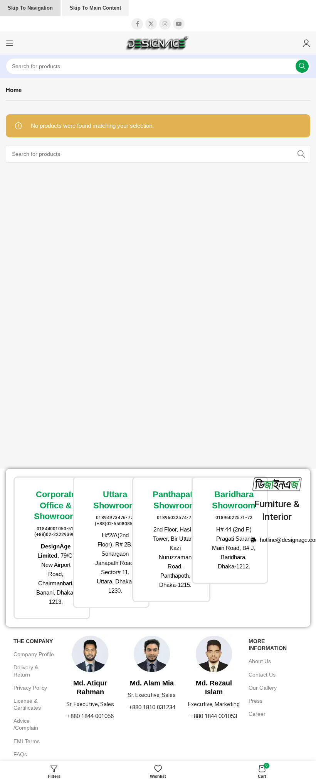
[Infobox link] (39, 547)
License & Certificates (27, 704)
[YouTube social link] (179, 24)
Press (255, 701)
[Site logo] (158, 42)
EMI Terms (26, 741)
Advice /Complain (25, 724)
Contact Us (262, 675)
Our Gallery (263, 688)
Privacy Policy (30, 688)
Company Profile (33, 654)
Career (257, 714)
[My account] (306, 43)
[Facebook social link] (137, 24)
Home (14, 90)
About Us (260, 661)
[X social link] (151, 24)
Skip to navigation (30, 8)
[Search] (302, 66)
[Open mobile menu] (9, 43)
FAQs (20, 754)
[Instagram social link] (165, 24)
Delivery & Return (25, 670)
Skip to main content (95, 8)
